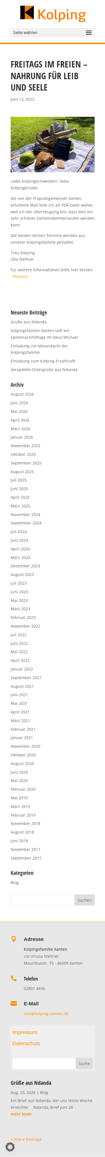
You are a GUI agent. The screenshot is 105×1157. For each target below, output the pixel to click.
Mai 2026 (19, 411)
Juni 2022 (19, 643)
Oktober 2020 (23, 754)
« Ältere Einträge (26, 1139)
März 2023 (20, 608)
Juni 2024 (19, 540)
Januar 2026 (22, 437)
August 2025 (22, 471)
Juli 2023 (19, 583)
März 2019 (20, 806)
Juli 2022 (19, 634)
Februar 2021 (23, 729)
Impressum (24, 1032)
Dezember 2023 (25, 565)
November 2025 (25, 445)
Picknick (20, 276)
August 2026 (22, 394)
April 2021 (20, 712)
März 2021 (20, 720)
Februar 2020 (23, 789)
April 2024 (20, 548)
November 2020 (25, 746)
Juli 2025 (19, 480)
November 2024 (25, 514)
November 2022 (25, 626)
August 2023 (22, 574)
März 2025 (20, 506)
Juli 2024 (19, 531)
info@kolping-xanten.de (47, 1013)
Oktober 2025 (23, 454)
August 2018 (22, 832)
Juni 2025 (19, 488)
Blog (15, 882)
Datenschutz (26, 1043)
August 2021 (22, 686)
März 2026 (20, 428)
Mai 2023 (19, 600)
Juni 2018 (19, 840)
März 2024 (20, 557)
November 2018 (25, 823)
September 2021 (26, 677)
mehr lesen (21, 1114)
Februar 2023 (23, 617)
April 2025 (20, 497)
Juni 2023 (19, 591)
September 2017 (26, 858)
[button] (10, 1147)
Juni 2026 (19, 402)
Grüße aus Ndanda (28, 322)
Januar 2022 (22, 669)
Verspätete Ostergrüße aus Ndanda (44, 369)
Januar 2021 (22, 737)
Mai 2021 (19, 703)
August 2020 (22, 763)
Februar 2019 (23, 815)
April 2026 (20, 420)
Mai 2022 (19, 651)
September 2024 (26, 523)
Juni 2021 (19, 694)
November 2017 (25, 849)
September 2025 (26, 463)
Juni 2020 (19, 772)
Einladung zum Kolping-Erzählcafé (43, 361)
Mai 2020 (19, 780)
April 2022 (20, 660)
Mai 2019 (19, 797)
